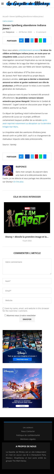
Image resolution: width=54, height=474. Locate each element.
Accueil (5, 16)
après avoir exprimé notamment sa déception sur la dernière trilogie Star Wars (27, 123)
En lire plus (18, 181)
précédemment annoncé (29, 50)
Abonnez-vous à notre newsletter (21, 315)
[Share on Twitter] (32, 40)
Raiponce (10, 32)
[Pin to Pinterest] (36, 40)
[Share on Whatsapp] (40, 40)
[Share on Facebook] (27, 40)
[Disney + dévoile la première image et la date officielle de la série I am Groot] (27, 217)
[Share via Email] (44, 40)
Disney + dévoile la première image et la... (27, 236)
